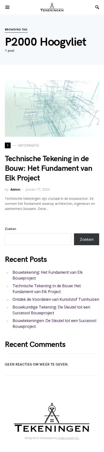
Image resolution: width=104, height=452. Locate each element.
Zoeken (10, 229)
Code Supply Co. (69, 438)
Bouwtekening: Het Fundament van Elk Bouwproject (48, 275)
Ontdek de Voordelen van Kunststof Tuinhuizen (56, 299)
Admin (15, 189)
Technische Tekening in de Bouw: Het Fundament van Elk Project (48, 168)
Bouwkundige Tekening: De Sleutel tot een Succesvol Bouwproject (51, 310)
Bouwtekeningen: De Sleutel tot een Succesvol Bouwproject (54, 323)
